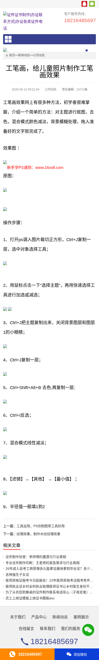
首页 (12, 55)
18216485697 (80, 20)
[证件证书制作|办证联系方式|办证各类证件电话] (24, 22)
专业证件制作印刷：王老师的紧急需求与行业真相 (43, 563)
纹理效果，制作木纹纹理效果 (38, 534)
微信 (92, 4)
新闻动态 (24, 55)
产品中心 (39, 617)
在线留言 (26, 629)
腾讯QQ (84, 4)
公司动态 (39, 55)
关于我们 (17, 617)
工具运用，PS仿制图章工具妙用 (41, 526)
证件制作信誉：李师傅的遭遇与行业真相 (36, 557)
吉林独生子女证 (17, 575)
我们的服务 (70, 629)
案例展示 (81, 617)
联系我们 (47, 629)
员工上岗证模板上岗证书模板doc (30, 598)
